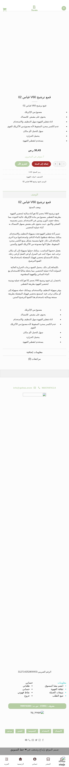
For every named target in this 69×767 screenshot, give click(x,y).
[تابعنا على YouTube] (26, 740)
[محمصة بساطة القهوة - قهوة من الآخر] (34, 8)
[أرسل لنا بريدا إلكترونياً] (33, 740)
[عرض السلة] (4, 10)
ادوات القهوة (31, 177)
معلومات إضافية (34, 352)
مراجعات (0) (34, 359)
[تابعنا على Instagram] (39, 740)
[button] (64, 8)
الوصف (34, 194)
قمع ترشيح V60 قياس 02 (32, 182)
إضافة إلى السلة (41, 164)
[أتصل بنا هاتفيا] (29, 740)
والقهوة (33, 274)
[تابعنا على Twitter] (36, 740)
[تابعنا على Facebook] (43, 740)
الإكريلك (27, 217)
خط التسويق (17, 749)
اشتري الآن (22, 164)
